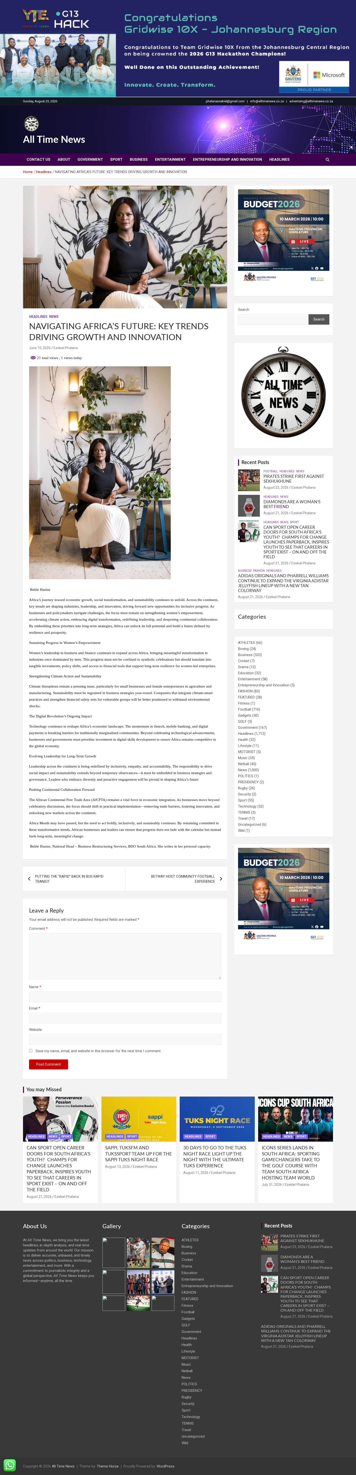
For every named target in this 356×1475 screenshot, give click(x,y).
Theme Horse (108, 1466)
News (54, 317)
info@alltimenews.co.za (267, 101)
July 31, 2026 (272, 1184)
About (64, 159)
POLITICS (245, 776)
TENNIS (244, 812)
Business (139, 159)
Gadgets (244, 715)
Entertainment (170, 159)
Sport (116, 159)
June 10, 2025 (40, 348)
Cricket (243, 661)
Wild (241, 830)
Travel (243, 818)
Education (246, 673)
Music (243, 758)
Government (90, 159)
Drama (243, 667)
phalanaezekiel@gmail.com (225, 101)
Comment (38, 928)
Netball (243, 764)
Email (34, 1008)
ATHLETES (246, 643)
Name (35, 987)
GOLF (242, 721)
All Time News (54, 140)
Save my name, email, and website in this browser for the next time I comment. (98, 1051)
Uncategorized (249, 824)
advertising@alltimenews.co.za (311, 101)
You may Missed (44, 1089)
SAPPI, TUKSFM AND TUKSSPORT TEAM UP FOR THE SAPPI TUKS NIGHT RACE (138, 1154)
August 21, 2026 (275, 513)
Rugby (243, 788)
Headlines (279, 159)
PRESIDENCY (248, 782)
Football (270, 471)
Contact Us (38, 159)
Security (244, 794)
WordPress (165, 1466)
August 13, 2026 (117, 1167)
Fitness (244, 703)
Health (243, 740)
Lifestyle (245, 746)
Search (243, 309)
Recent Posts (255, 462)
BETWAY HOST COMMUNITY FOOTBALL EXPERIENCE (183, 879)
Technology (247, 806)
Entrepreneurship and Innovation (227, 159)
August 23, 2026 (275, 487)
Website (35, 1029)
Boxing (243, 649)
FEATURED (246, 697)
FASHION (259, 570)
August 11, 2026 (195, 1173)
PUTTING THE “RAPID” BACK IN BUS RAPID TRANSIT (69, 879)
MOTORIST (246, 752)
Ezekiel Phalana (66, 348)
